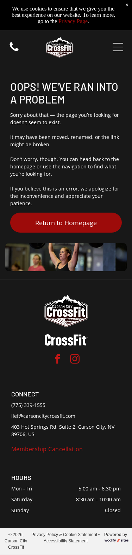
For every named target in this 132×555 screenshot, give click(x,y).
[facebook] (57, 359)
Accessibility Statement (66, 541)
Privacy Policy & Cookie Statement (64, 534)
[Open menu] (118, 47)
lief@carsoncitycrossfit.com (43, 416)
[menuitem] (66, 449)
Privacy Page (73, 21)
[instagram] (74, 359)
